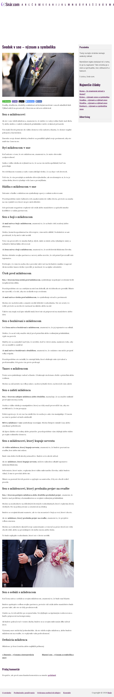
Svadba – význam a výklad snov (93, 100)
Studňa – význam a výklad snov (93, 103)
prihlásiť (52, 675)
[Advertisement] (57, 25)
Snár (110, 693)
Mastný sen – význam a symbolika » (58, 655)
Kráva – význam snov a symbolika (94, 97)
